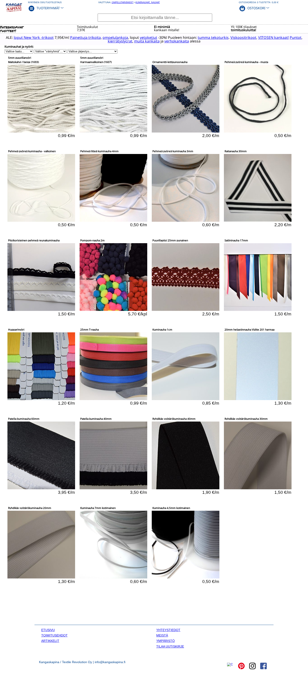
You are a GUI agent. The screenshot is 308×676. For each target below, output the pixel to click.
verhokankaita (176, 41)
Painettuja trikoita (85, 37)
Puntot (295, 37)
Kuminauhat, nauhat (148, 2)
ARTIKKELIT (50, 641)
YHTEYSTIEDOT (168, 630)
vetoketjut (148, 37)
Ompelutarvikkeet (122, 2)
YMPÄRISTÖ (165, 641)
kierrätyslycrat (120, 41)
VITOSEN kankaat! (273, 37)
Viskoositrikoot (243, 37)
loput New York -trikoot (34, 37)
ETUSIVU (48, 630)
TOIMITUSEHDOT (54, 635)
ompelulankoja (115, 37)
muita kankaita (147, 41)
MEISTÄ (162, 635)
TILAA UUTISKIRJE (170, 646)
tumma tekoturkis (213, 37)
